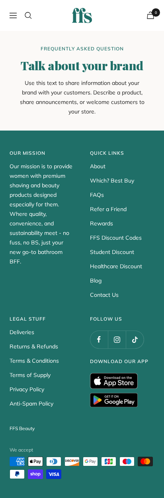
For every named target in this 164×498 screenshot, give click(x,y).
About (97, 166)
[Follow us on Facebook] (99, 339)
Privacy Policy (27, 389)
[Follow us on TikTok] (135, 339)
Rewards (101, 223)
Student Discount (112, 252)
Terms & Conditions (34, 360)
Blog (96, 280)
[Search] (28, 15)
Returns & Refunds (34, 346)
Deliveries (22, 332)
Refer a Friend (108, 209)
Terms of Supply (30, 375)
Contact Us (104, 294)
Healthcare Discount (116, 266)
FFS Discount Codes (116, 237)
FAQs (97, 194)
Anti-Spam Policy (31, 403)
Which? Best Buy (112, 180)
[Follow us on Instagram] (117, 339)
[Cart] (150, 15)
